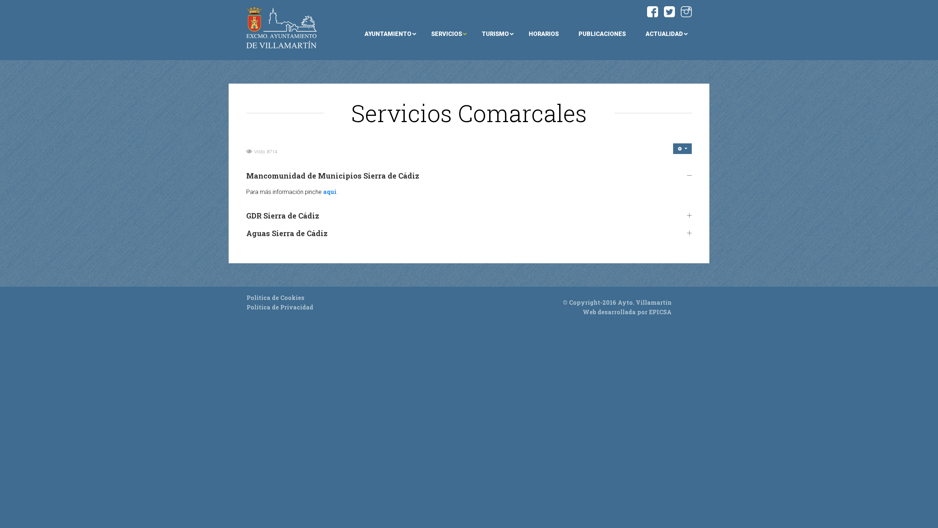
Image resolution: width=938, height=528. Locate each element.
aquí (329, 191)
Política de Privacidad (280, 307)
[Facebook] (652, 11)
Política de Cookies (275, 297)
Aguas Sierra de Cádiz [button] (287, 233)
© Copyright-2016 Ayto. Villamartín (617, 302)
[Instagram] (686, 11)
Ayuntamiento (388, 33)
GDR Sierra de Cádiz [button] (282, 215)
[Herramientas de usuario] (682, 148)
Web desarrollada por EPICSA (627, 312)
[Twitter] (669, 11)
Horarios (544, 33)
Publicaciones (602, 33)
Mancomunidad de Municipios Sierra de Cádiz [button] (332, 175)
